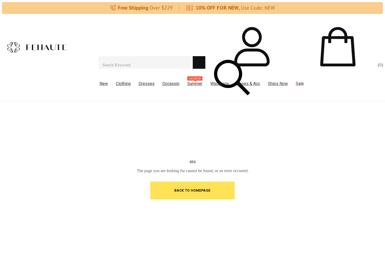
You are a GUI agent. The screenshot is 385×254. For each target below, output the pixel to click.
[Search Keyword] (145, 62)
